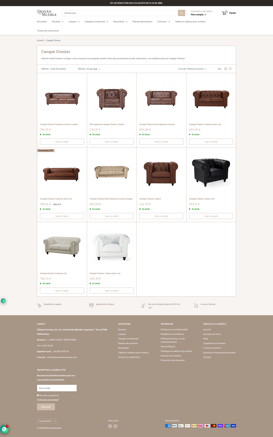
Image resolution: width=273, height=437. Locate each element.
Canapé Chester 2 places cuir (53, 273)
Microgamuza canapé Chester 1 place (107, 124)
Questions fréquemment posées (219, 352)
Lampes (72, 21)
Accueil (40, 40)
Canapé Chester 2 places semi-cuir (205, 124)
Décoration (118, 21)
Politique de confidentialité (174, 329)
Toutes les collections (48, 30)
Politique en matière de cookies (176, 351)
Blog (205, 338)
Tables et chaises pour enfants (190, 21)
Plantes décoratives (142, 21)
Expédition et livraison (214, 343)
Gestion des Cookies (171, 355)
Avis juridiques (168, 346)
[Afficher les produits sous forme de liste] (230, 68)
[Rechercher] (181, 13)
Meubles (56, 21)
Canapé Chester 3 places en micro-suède (59, 124)
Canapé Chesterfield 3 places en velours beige (111, 198)
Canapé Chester (53, 40)
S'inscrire (46, 406)
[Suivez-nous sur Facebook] (110, 426)
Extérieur (162, 21)
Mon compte (197, 14)
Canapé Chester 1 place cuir (202, 198)
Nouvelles (42, 21)
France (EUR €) (45, 421)
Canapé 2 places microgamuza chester (157, 124)
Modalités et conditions (172, 334)
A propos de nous (212, 334)
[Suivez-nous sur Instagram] (115, 426)
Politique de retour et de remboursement (173, 340)
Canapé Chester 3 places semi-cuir (56, 198)
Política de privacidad (47, 399)
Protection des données (173, 360)
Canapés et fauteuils (95, 21)
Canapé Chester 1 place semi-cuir (105, 273)
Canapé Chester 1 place (150, 198)
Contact (207, 357)
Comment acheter (212, 347)
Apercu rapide (62, 141)
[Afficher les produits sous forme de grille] (225, 68)
